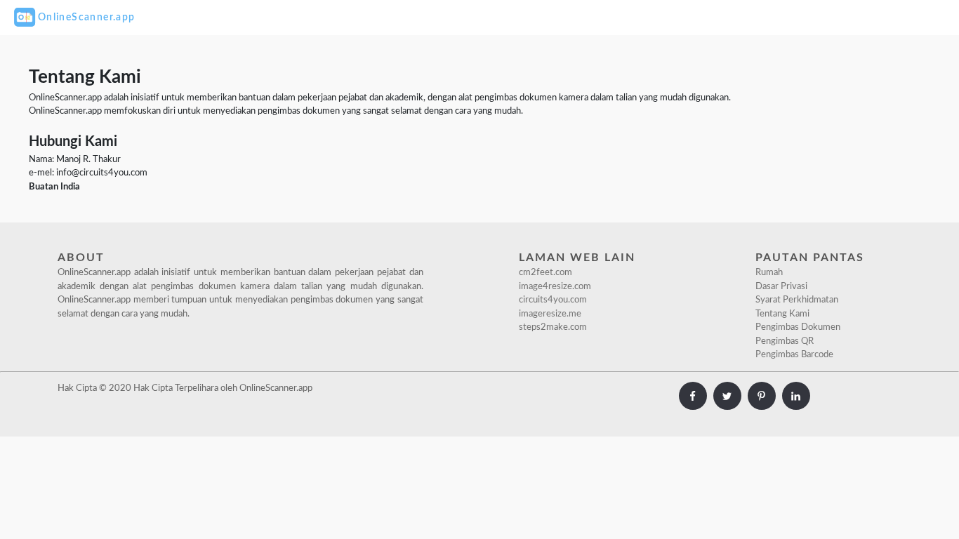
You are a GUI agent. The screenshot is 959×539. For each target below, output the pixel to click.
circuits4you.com (553, 300)
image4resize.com (555, 286)
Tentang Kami (782, 314)
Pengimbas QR (784, 341)
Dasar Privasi (781, 286)
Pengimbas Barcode (794, 354)
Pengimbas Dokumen (797, 327)
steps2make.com (553, 327)
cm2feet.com (545, 272)
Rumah (769, 272)
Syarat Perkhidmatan (796, 300)
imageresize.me (550, 314)
